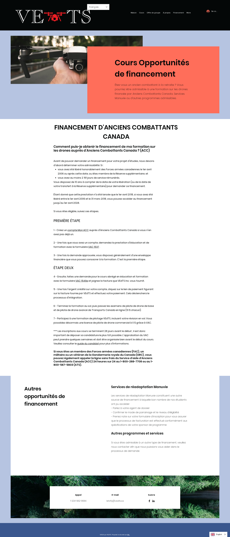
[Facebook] (149, 501)
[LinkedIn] (153, 501)
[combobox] (218, 534)
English (219, 534)
